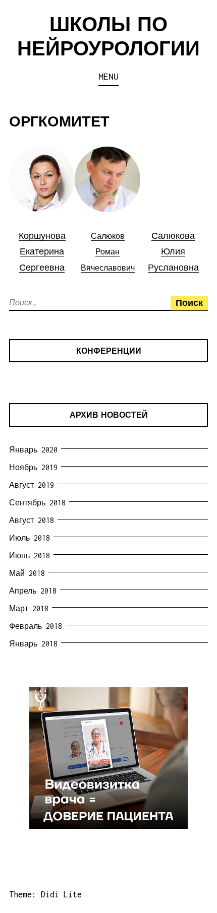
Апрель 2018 (33, 590)
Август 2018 (31, 520)
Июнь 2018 (29, 555)
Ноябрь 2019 (33, 467)
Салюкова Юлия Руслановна (173, 251)
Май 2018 (27, 573)
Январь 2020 (33, 449)
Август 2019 (31, 485)
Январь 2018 (33, 643)
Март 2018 (28, 608)
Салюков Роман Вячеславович (108, 252)
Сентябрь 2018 (37, 502)
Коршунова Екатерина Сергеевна (42, 251)
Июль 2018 (29, 538)
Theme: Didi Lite (45, 894)
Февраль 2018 (35, 626)
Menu (108, 76)
